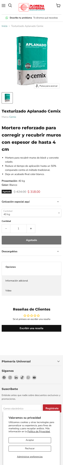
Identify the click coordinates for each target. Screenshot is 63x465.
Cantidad (6, 221)
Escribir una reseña (31, 328)
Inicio (4, 26)
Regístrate (52, 408)
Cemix (12, 117)
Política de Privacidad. (38, 431)
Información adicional (16, 280)
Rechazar (30, 448)
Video (8, 290)
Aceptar (30, 440)
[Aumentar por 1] (31, 228)
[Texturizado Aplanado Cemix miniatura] (7, 98)
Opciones (11, 267)
